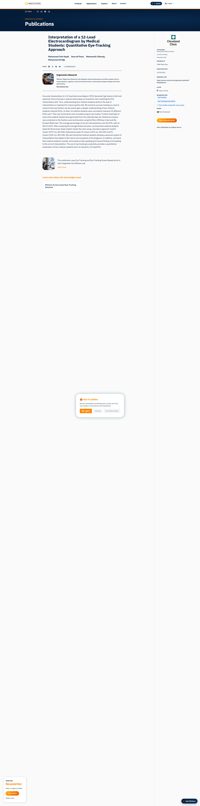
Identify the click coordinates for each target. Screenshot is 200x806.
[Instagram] (37, 11)
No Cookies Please (112, 411)
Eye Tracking (162, 97)
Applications (91, 3)
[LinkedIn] (41, 11)
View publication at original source (169, 127)
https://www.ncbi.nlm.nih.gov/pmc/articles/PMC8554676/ (173, 81)
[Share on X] (52, 66)
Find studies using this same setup (171, 105)
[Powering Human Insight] (33, 3)
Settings (98, 411)
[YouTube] (49, 11)
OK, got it (86, 411)
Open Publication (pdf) (167, 120)
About (114, 3)
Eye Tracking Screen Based (166, 101)
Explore (104, 3)
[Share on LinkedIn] (49, 66)
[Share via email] (59, 66)
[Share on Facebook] (56, 66)
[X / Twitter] (45, 11)
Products (78, 3)
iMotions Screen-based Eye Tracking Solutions (60, 186)
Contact (123, 3)
